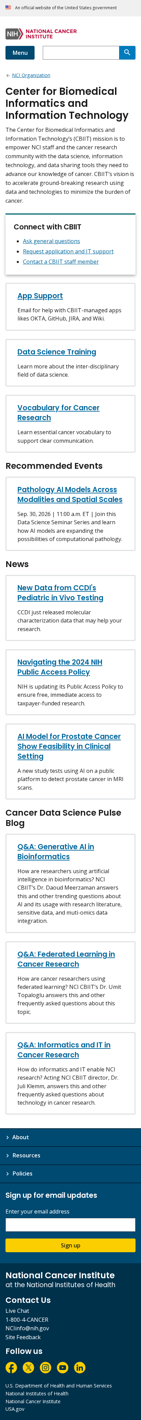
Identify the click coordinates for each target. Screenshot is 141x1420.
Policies (22, 1173)
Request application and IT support (68, 251)
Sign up (70, 1245)
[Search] (127, 53)
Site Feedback (23, 1337)
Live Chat (17, 1311)
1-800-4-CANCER (26, 1319)
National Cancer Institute (33, 1401)
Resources (26, 1155)
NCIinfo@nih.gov (27, 1328)
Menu (20, 52)
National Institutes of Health (36, 1393)
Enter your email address (37, 1211)
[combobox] (81, 53)
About (20, 1137)
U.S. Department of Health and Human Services (58, 1385)
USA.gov (14, 1409)
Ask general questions (51, 241)
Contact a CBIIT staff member (61, 261)
